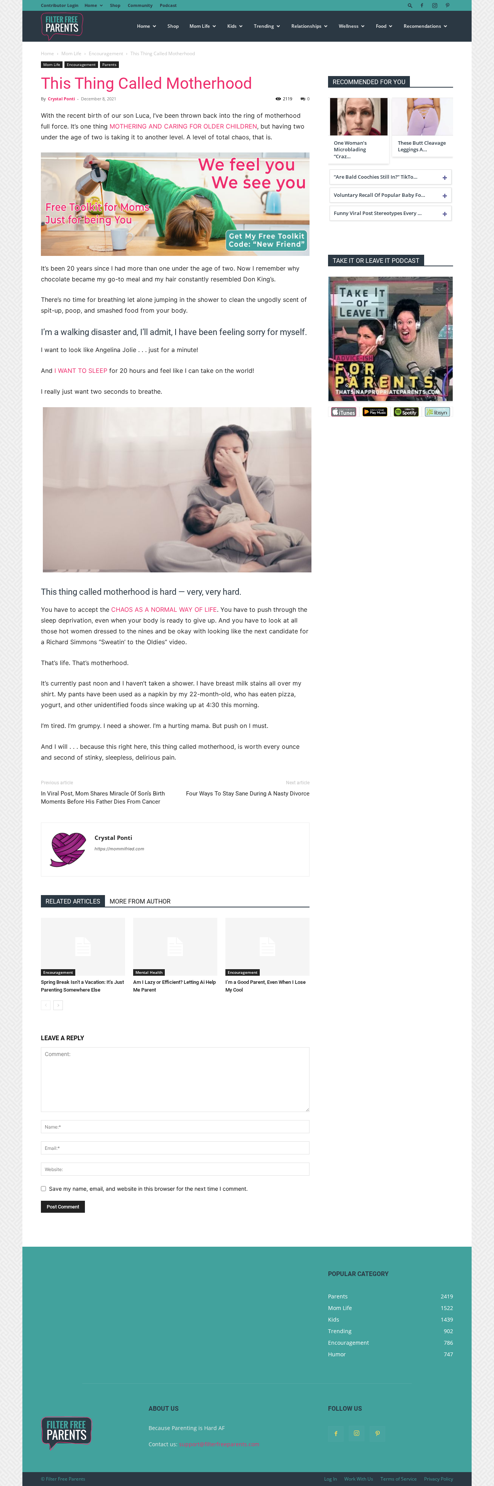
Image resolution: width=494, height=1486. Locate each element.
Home (91, 5)
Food (381, 26)
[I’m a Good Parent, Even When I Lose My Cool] (267, 947)
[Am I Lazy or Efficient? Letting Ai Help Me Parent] (175, 947)
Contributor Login (59, 5)
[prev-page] (46, 1005)
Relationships (306, 26)
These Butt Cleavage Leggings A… (422, 146)
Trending (264, 26)
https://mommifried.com (119, 848)
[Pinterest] (447, 5)
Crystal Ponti (61, 99)
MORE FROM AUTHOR (140, 901)
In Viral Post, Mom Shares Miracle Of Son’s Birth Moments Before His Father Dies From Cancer (103, 797)
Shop (115, 5)
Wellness (349, 26)
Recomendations (422, 26)
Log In (330, 1479)
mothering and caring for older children (183, 126)
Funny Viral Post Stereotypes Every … (378, 213)
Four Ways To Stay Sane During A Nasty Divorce (248, 793)
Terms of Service (399, 1479)
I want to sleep (80, 370)
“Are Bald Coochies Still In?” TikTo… (376, 176)
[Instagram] (434, 5)
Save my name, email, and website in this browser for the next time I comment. (148, 1188)
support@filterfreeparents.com (219, 1444)
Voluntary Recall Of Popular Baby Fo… (379, 194)
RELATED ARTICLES (73, 901)
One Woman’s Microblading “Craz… (350, 149)
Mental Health (148, 972)
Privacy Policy (438, 1479)
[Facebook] (422, 5)
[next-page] (58, 1005)
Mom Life (199, 26)
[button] (410, 5)
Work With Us (358, 1479)
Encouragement (106, 53)
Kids (232, 26)
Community (140, 5)
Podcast (168, 5)
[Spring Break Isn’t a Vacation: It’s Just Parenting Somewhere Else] (83, 947)
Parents (109, 64)
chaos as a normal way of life (164, 609)
